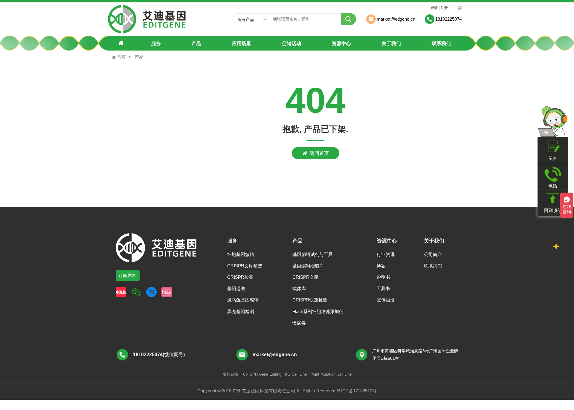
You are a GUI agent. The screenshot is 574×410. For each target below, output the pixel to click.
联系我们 (441, 43)
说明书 (383, 277)
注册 (444, 8)
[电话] (553, 174)
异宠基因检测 (240, 311)
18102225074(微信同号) (159, 354)
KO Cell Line (296, 374)
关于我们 (391, 43)
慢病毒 (299, 322)
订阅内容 (128, 275)
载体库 (299, 288)
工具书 (383, 288)
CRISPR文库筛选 (244, 265)
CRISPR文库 (305, 277)
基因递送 (236, 288)
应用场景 (241, 43)
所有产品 (248, 19)
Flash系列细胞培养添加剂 (318, 311)
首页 (119, 57)
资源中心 (341, 43)
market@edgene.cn (275, 354)
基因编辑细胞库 (308, 265)
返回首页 (319, 153)
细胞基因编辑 (240, 254)
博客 (381, 265)
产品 (196, 43)
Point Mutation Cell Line (331, 374)
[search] (348, 19)
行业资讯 (386, 254)
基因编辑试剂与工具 (312, 254)
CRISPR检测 (240, 277)
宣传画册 (386, 299)
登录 (434, 8)
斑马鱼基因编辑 (243, 299)
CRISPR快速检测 (309, 299)
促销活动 (291, 43)
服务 (156, 43)
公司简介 (433, 254)
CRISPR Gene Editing (262, 374)
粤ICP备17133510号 (357, 390)
